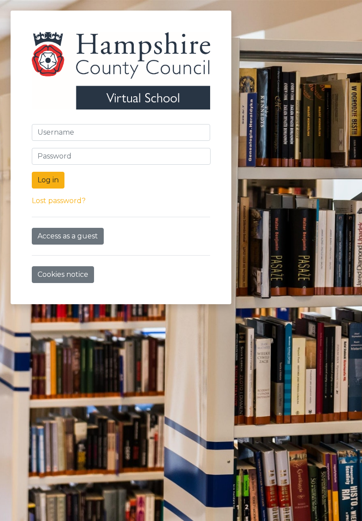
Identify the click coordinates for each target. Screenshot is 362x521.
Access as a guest (68, 236)
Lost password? (59, 200)
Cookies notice (63, 274)
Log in (48, 180)
